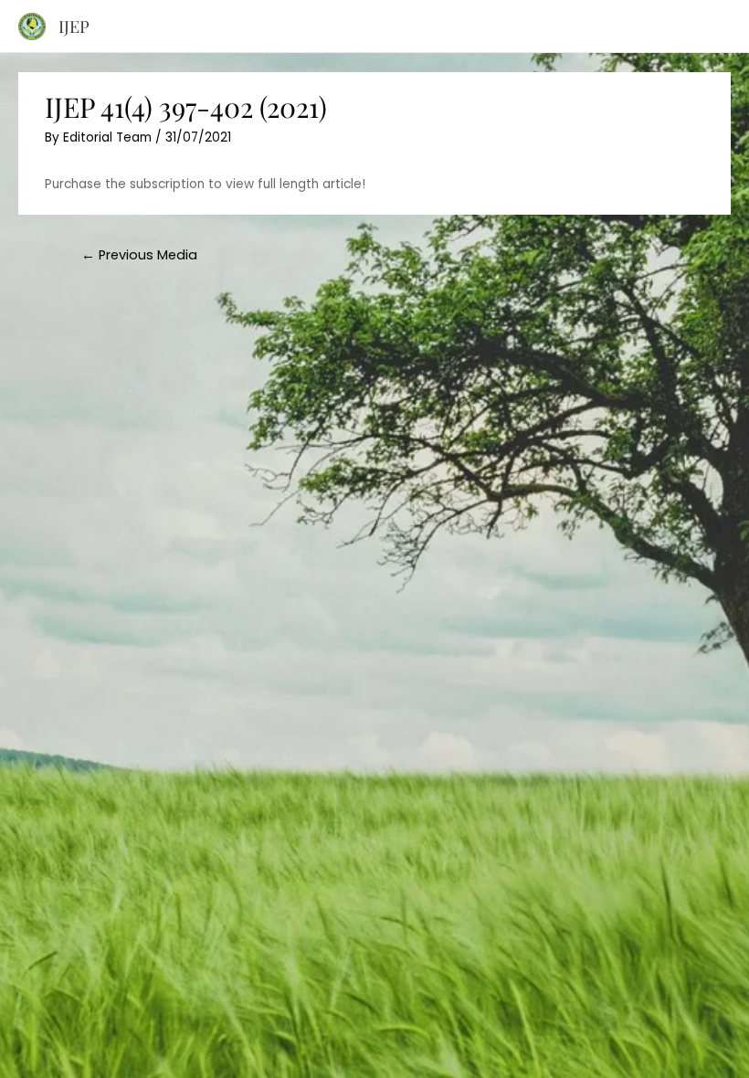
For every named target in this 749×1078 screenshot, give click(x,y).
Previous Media (139, 255)
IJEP (74, 26)
